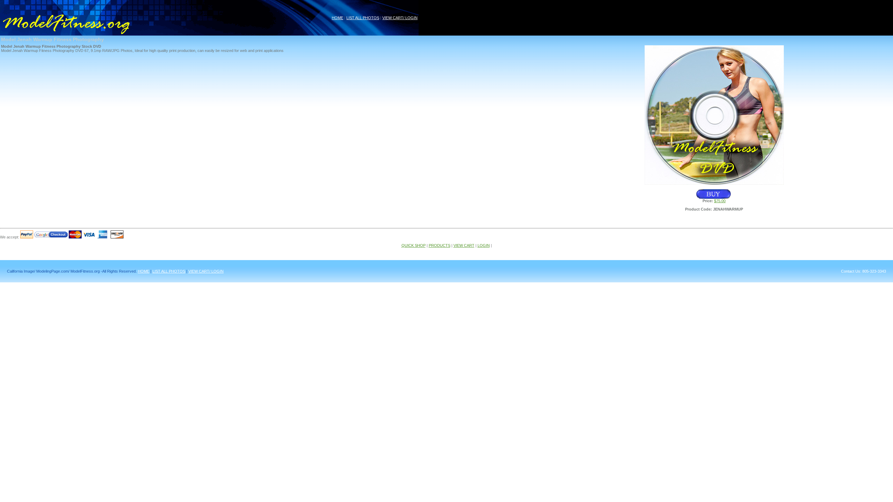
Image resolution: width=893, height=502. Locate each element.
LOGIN (484, 245)
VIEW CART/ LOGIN (400, 18)
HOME (337, 18)
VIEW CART (463, 245)
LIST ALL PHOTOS (362, 18)
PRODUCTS (439, 245)
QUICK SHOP (414, 245)
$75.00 (720, 201)
